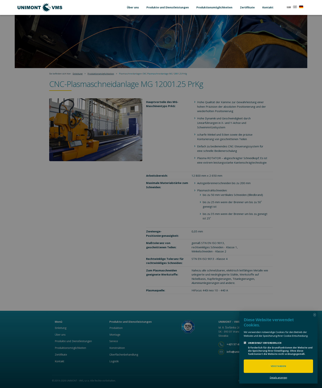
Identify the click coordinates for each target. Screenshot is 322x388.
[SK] (289, 6)
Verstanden (278, 366)
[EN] (295, 6)
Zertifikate (247, 7)
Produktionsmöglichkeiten (214, 7)
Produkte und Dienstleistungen (167, 7)
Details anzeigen (278, 377)
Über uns (133, 7)
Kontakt (267, 7)
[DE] (301, 6)
